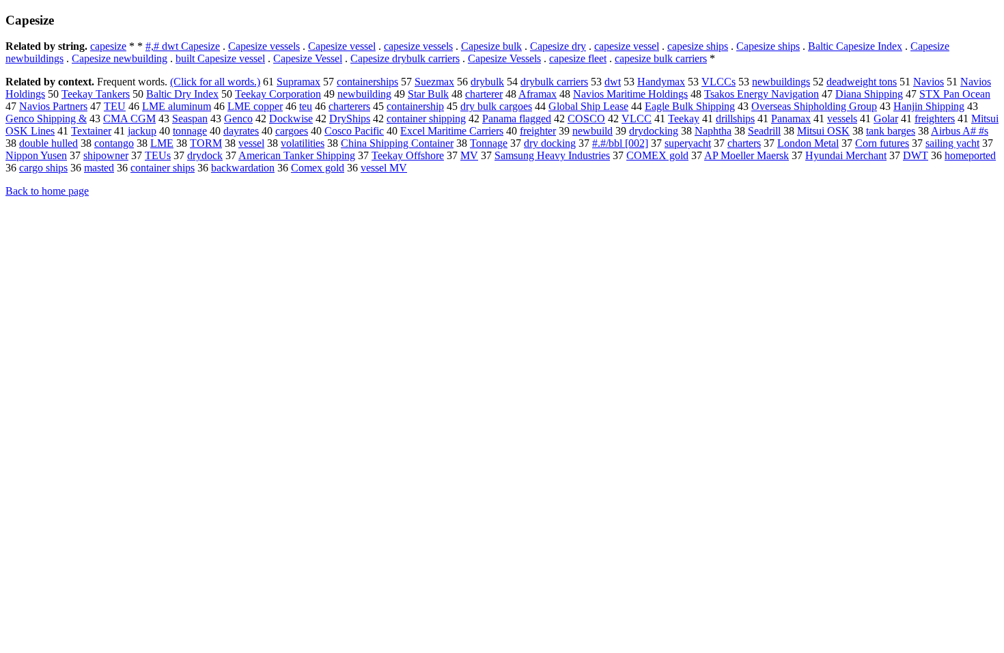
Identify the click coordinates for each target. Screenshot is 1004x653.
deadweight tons (861, 81)
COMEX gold (657, 155)
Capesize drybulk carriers (405, 58)
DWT (915, 155)
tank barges (890, 131)
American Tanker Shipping (296, 155)
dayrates (241, 131)
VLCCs (718, 81)
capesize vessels (418, 46)
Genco (238, 118)
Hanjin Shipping (928, 106)
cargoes (291, 131)
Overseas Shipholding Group (814, 106)
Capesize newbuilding (119, 58)
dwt (612, 81)
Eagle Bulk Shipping (690, 106)
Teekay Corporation (278, 94)
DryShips (349, 118)
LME (161, 143)
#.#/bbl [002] (620, 143)
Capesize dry (558, 46)
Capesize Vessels (504, 58)
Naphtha (713, 131)
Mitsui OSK (823, 131)
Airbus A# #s (959, 131)
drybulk (487, 81)
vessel (251, 143)
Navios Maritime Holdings (630, 94)
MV (469, 155)
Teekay (683, 118)
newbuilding (364, 94)
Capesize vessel (342, 46)
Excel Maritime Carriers (451, 131)
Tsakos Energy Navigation (761, 94)
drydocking (653, 131)
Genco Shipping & (46, 118)
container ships (162, 167)
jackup (142, 131)
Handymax (661, 81)
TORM (206, 143)
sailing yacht (952, 143)
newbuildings (781, 81)
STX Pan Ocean (954, 94)
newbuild (592, 131)
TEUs (158, 155)
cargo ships (43, 167)
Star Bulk (428, 94)
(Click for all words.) (215, 81)
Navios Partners (53, 106)
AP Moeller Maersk (746, 155)
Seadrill (764, 131)
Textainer (91, 131)
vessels (842, 118)
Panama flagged (516, 118)
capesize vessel (626, 46)
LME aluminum (176, 106)
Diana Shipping (869, 94)
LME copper (255, 106)
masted (99, 167)
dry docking (550, 143)
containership (415, 106)
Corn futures (882, 143)
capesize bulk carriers (661, 58)
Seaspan (190, 118)
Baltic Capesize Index (855, 46)
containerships (367, 81)
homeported (970, 155)
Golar (886, 118)
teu (305, 106)
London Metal (808, 143)
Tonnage (488, 143)
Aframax (537, 94)
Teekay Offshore (408, 155)
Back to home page (47, 191)
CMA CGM (129, 118)
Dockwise (291, 118)
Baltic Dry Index (182, 94)
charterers (349, 106)
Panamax (791, 118)
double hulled (48, 143)
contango (114, 143)
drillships (735, 118)
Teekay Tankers (95, 94)
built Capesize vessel (220, 58)
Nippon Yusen (36, 155)
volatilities (302, 143)
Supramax (298, 81)
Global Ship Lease (588, 106)
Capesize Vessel (307, 58)
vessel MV (384, 167)
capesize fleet (577, 58)
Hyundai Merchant (846, 155)
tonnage (190, 131)
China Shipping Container (397, 143)
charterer (484, 94)
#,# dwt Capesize (182, 46)
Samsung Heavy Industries (552, 155)
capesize (108, 46)
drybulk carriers (554, 81)
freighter (538, 131)
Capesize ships (768, 46)
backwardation (243, 167)
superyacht (688, 143)
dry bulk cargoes (496, 106)
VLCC (637, 118)
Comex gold (317, 167)
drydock (205, 155)
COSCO (586, 118)
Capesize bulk (491, 46)
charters (744, 143)
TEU (115, 106)
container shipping (426, 118)
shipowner (105, 155)
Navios (928, 81)
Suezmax (434, 81)
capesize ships (697, 46)
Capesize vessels (264, 46)
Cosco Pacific (354, 131)
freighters (935, 118)
